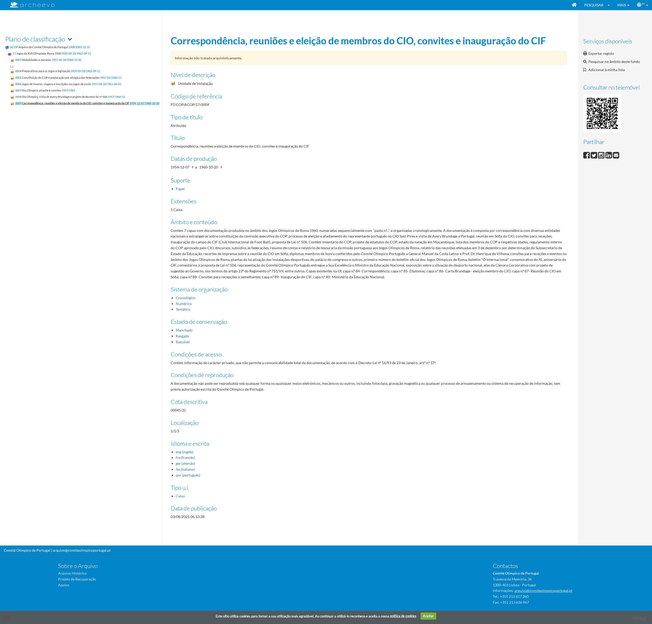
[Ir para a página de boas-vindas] (574, 5)
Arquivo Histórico (72, 573)
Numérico (184, 303)
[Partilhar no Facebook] (587, 154)
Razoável (183, 342)
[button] (610, 5)
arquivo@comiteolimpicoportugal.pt (82, 550)
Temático (183, 309)
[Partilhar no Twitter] (594, 154)
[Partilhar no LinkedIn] (609, 154)
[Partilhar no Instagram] (601, 154)
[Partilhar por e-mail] (616, 154)
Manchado (184, 330)
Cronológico (186, 298)
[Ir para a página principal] (29, 5)
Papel (180, 189)
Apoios (63, 585)
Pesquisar (593, 5)
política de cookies (403, 616)
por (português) (188, 475)
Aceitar (428, 616)
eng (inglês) (184, 452)
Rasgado (182, 336)
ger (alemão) (185, 463)
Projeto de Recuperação (77, 579)
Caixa (180, 496)
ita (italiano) (185, 469)
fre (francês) (185, 457)
